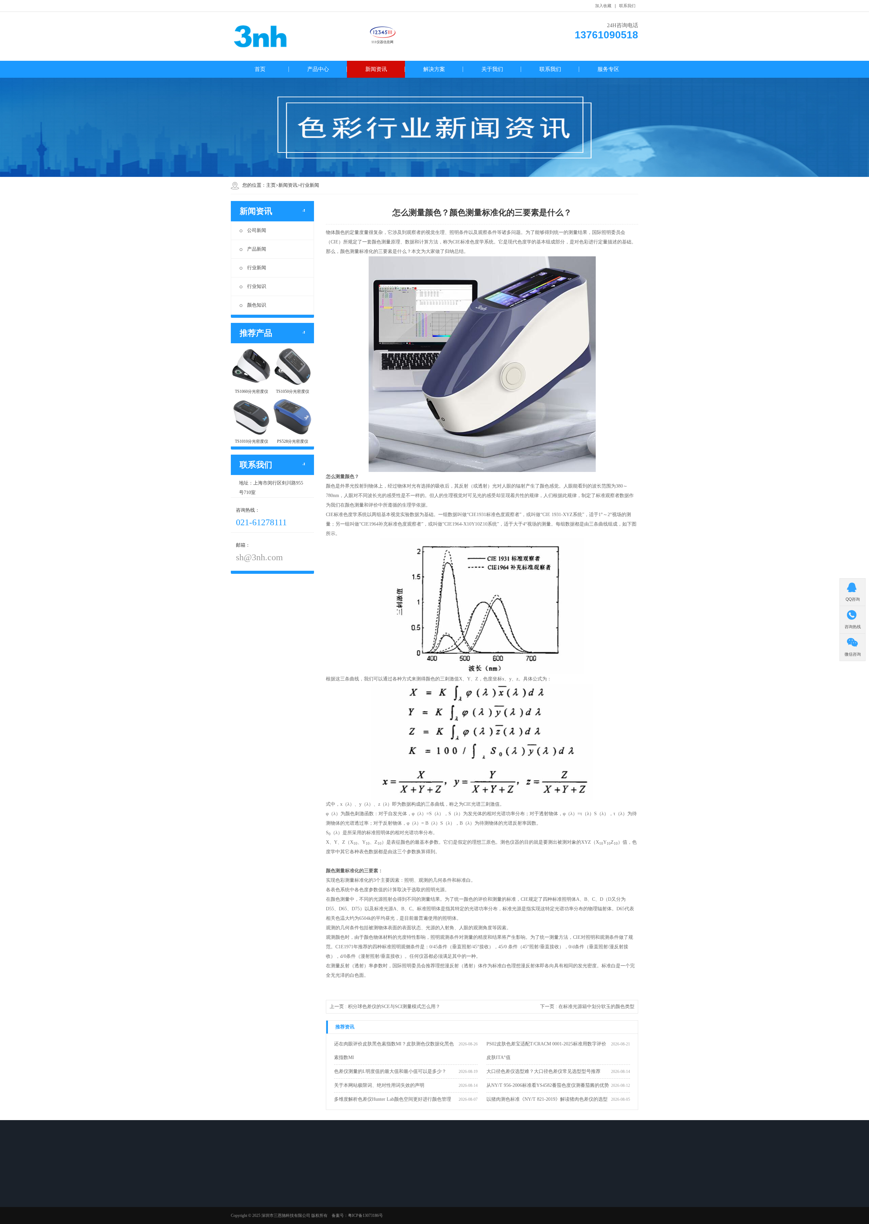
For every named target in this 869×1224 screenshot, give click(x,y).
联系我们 (627, 5)
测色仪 (247, 1193)
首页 (260, 69)
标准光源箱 (251, 1210)
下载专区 (393, 1193)
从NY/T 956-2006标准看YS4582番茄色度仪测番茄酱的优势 (547, 1085)
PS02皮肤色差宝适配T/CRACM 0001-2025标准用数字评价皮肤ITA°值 (546, 1050)
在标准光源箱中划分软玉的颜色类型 (596, 1006)
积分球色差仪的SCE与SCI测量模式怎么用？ (394, 1006)
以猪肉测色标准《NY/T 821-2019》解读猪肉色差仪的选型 (547, 1099)
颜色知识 (256, 305)
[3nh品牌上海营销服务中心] (261, 36)
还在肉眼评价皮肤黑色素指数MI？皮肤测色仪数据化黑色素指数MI (394, 1050)
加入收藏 (603, 5)
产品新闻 (256, 249)
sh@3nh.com (259, 557)
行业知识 (256, 286)
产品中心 (318, 69)
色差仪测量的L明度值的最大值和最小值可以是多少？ (390, 1071)
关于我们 (492, 69)
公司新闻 (256, 230)
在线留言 (345, 1193)
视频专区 (393, 1202)
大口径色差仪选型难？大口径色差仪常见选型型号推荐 (543, 1071)
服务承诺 (345, 1210)
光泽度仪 (249, 1202)
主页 (271, 185)
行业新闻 (309, 185)
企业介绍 (345, 1202)
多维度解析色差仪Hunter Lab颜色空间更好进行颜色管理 (392, 1099)
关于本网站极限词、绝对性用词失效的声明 (379, 1085)
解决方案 (434, 69)
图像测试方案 (253, 1219)
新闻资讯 (376, 69)
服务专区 (608, 69)
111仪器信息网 (382, 42)
